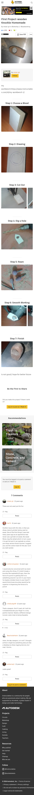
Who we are (6, 759)
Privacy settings (23, 784)
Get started (6, 751)
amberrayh (11, 664)
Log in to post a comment (17, 685)
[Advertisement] (17, 10)
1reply (6, 628)
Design (4, 723)
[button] (2, 3)
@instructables (10, 769)
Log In (17, 487)
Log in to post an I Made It (17, 407)
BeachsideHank (12, 636)
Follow (15, 76)
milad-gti (6, 27)
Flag (6, 512)
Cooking (5, 729)
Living (4, 732)
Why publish (6, 748)
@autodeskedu (10, 773)
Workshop (15, 27)
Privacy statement (10, 784)
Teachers (5, 738)
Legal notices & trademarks (13, 791)
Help (3, 754)
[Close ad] (31, 8)
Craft (3, 726)
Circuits (4, 717)
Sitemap (5, 756)
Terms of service (24, 781)
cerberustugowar (13, 564)
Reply (17, 516)
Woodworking (25, 27)
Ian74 (9, 523)
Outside (5, 735)
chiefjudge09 (11, 604)
